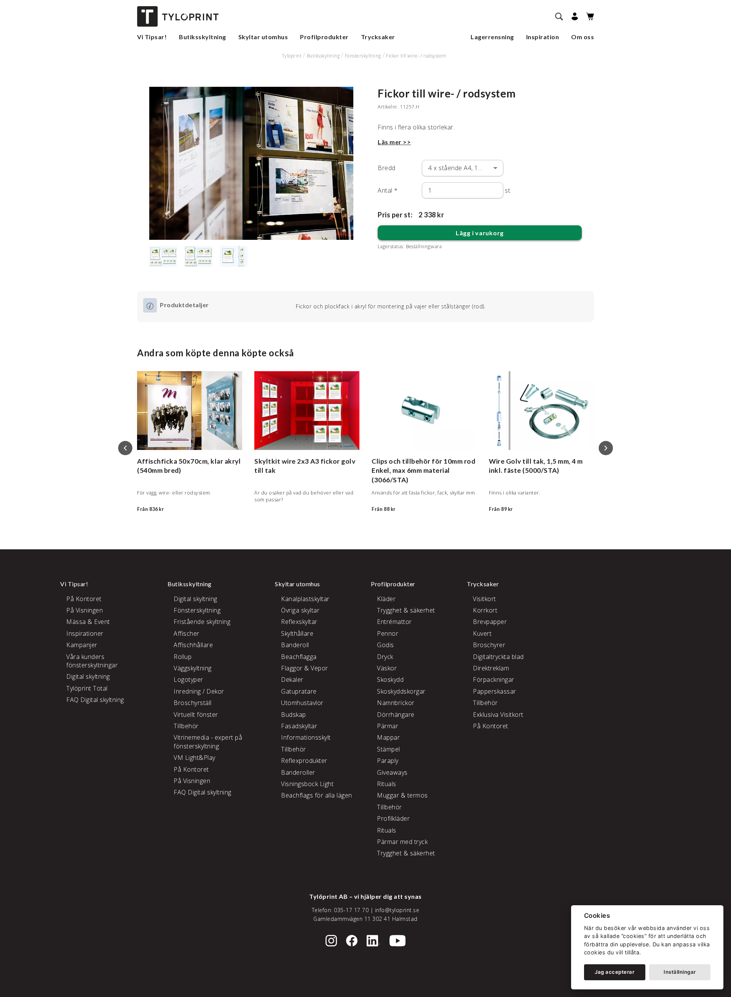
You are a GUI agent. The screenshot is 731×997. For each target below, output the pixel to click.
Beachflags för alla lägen (316, 795)
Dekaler (292, 679)
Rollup (183, 656)
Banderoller (298, 772)
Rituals (386, 784)
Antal (388, 190)
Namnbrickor (396, 703)
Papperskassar (494, 691)
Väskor (387, 668)
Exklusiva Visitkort (498, 714)
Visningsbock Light (307, 784)
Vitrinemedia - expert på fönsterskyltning (208, 741)
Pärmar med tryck (402, 841)
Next (605, 448)
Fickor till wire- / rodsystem (416, 56)
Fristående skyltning (202, 621)
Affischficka (157, 461)
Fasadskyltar (299, 726)
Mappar (388, 737)
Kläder (386, 599)
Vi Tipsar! (152, 36)
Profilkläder (393, 818)
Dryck (385, 656)
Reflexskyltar (299, 621)
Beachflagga (299, 656)
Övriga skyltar (300, 610)
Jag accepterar (614, 972)
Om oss (582, 36)
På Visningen (84, 610)
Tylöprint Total (87, 688)
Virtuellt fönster (196, 714)
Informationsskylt (306, 737)
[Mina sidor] (573, 17)
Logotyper (188, 679)
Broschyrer (489, 645)
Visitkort (484, 599)
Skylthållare (297, 633)
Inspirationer (85, 633)
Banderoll (295, 645)
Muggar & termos (402, 795)
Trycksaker (378, 36)
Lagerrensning (492, 36)
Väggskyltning (193, 668)
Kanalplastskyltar (305, 599)
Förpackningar (493, 679)
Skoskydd (390, 679)
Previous (125, 448)
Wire (496, 461)
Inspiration (542, 36)
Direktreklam (491, 668)
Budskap (293, 714)
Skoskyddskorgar (401, 691)
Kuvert (482, 633)
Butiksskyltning (202, 36)
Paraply (388, 760)
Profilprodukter (324, 36)
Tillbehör (186, 726)
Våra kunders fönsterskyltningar (92, 660)
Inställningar (680, 972)
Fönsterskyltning (363, 56)
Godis (385, 645)
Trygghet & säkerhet (406, 610)
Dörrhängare (396, 714)
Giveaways (392, 772)
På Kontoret (84, 599)
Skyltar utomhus (263, 36)
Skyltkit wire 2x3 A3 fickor (297, 461)
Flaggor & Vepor (304, 668)
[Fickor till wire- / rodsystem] (251, 163)
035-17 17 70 (351, 910)
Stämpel (388, 749)
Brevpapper (490, 621)
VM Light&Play (194, 757)
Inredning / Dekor (199, 691)
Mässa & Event (88, 621)
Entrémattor (394, 621)
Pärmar (387, 726)
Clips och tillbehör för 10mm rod (423, 461)
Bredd (387, 168)
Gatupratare (299, 691)
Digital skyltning (88, 676)
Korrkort (485, 610)
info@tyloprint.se (397, 910)
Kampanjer (81, 645)
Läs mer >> (394, 141)
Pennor (387, 633)
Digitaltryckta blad (498, 656)
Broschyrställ (193, 703)
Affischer (187, 633)
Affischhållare (193, 645)
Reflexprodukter (304, 760)
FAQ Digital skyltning (95, 700)
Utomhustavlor (302, 703)
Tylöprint (292, 56)
